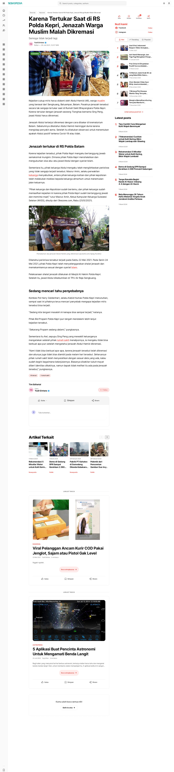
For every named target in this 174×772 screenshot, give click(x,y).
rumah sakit (63, 340)
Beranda (32, 12)
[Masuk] (169, 3)
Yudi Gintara (39, 43)
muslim (101, 100)
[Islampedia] (3, 89)
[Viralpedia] (3, 54)
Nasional (42, 12)
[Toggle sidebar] (7, 389)
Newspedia (46, 54)
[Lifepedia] (3, 59)
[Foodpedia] (3, 94)
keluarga (33, 175)
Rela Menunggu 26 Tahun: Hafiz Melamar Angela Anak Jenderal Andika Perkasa (132, 196)
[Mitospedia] (3, 84)
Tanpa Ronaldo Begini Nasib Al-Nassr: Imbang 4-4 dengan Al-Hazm (130, 181)
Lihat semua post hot (134, 112)
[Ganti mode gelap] (164, 3)
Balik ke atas (68, 708)
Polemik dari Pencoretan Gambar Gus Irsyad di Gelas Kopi (99, 465)
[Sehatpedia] (3, 49)
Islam (74, 267)
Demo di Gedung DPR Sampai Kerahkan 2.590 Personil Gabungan (58, 465)
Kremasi (34, 375)
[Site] (3, 30)
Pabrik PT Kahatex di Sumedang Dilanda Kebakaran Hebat (79, 465)
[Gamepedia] (3, 69)
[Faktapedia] (3, 44)
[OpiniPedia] (3, 74)
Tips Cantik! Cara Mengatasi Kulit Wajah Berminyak (132, 125)
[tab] (121, 40)
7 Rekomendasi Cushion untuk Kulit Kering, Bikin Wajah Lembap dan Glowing (132, 139)
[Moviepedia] (3, 64)
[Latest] (3, 15)
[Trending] (3, 20)
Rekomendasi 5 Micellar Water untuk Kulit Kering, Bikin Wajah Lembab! (38, 465)
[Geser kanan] (107, 437)
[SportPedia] (3, 79)
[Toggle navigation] (4, 3)
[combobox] (93, 3)
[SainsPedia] (3, 99)
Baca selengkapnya (67, 569)
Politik (51, 472)
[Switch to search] (60, 3)
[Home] (3, 10)
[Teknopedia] (3, 104)
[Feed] (3, 25)
